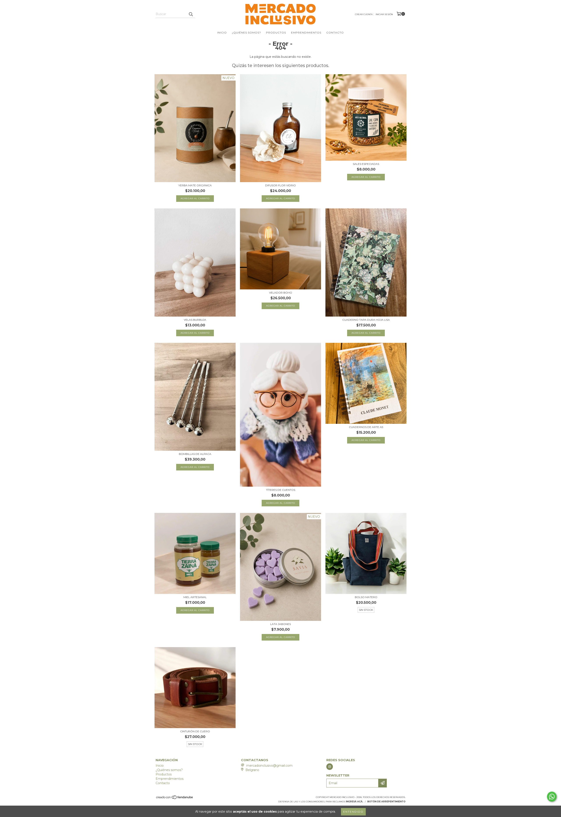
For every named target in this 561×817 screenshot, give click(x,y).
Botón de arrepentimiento (386, 801)
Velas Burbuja (195, 319)
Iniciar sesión (384, 14)
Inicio (222, 32)
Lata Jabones (280, 624)
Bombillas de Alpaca (195, 454)
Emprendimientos (306, 32)
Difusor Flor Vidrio (280, 185)
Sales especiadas (366, 164)
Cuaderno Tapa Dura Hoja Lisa (366, 319)
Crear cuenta (364, 14)
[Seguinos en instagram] (329, 766)
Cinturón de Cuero (195, 731)
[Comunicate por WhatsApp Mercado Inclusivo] (552, 797)
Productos (276, 32)
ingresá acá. (354, 801)
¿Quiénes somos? (246, 32)
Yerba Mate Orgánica (195, 185)
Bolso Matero (366, 597)
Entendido (353, 811)
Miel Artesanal (195, 597)
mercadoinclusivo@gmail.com (269, 766)
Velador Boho (280, 292)
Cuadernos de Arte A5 (366, 427)
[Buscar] (190, 14)
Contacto (335, 32)
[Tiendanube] (175, 798)
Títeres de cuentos (280, 489)
